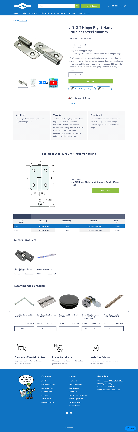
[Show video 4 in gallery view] (53, 82)
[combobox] (59, 6)
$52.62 (117, 226)
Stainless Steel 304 (95, 226)
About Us (44, 381)
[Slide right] (61, 83)
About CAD (73, 392)
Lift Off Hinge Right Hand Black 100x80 (24, 270)
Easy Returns (74, 388)
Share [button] (73, 103)
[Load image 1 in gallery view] (23, 82)
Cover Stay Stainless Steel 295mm (24, 316)
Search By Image (75, 384)
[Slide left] (15, 83)
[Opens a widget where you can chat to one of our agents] (130, 428)
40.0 (67, 226)
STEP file (106, 89)
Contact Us (73, 381)
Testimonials (46, 399)
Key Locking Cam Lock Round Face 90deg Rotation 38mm (90, 316)
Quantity (71, 71)
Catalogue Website (48, 402)
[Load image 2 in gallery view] (33, 82)
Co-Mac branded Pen (44, 269)
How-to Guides (47, 392)
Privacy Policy (74, 406)
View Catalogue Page (83, 89)
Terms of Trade (75, 402)
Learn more (94, 361)
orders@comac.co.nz (111, 390)
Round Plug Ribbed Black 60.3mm (68, 316)
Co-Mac (71, 427)
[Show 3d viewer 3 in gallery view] (43, 82)
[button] (96, 98)
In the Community (48, 384)
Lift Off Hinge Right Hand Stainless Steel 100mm (95, 182)
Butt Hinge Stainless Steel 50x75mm (46, 316)
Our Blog (44, 395)
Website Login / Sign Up (78, 395)
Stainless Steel (43, 226)
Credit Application (76, 399)
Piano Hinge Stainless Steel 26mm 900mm (112, 316)
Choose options (91, 329)
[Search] (77, 6)
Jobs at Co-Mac (47, 388)
